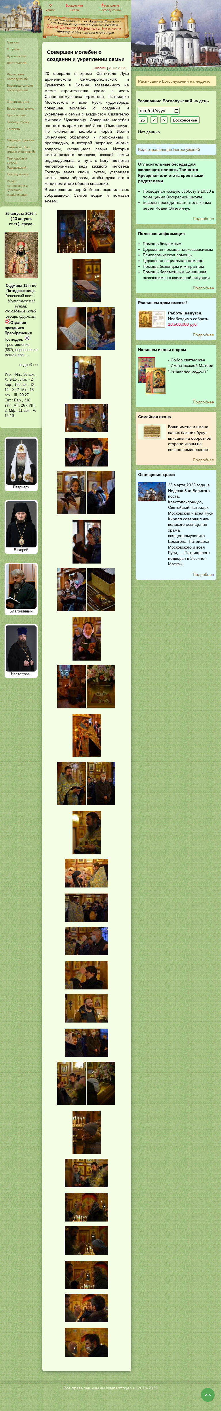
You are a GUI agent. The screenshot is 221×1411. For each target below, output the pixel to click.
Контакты (13, 129)
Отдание (18, 322)
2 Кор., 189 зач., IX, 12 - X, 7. (20, 384)
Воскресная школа (20, 108)
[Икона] (21, 276)
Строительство (18, 101)
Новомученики (17, 174)
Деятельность (17, 63)
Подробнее (203, 218)
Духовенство (16, 56)
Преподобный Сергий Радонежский (17, 163)
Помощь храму (18, 122)
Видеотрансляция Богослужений (20, 88)
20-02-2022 (117, 68)
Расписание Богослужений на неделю (174, 81)
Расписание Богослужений (17, 77)
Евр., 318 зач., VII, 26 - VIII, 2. (20, 405)
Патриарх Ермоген (20, 140)
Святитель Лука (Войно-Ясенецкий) (21, 149)
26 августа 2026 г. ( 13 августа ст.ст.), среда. (21, 218)
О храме (13, 49)
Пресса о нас (16, 115)
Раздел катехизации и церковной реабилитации (17, 187)
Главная (13, 42)
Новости (100, 68)
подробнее (28, 365)
